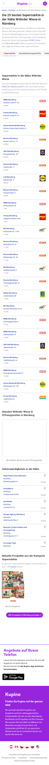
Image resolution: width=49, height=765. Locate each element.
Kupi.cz (22, 747)
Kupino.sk (32, 747)
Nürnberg (11, 10)
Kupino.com (38, 747)
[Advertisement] (24, 65)
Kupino (4, 10)
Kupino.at (11, 747)
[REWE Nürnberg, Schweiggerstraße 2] (24, 321)
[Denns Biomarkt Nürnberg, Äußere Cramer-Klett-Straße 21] (24, 128)
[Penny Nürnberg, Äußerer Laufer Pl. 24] (24, 115)
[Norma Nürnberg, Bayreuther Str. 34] (24, 244)
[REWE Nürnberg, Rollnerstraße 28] (24, 205)
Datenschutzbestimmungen (24, 761)
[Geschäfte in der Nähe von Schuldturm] (24, 491)
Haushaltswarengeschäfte (30, 53)
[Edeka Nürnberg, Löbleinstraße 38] (24, 296)
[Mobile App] (13, 677)
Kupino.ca (17, 747)
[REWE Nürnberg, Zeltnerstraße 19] (24, 334)
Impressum (22, 758)
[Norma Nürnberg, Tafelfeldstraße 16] (24, 360)
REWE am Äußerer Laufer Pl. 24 (14, 87)
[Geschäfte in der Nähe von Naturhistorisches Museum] (24, 478)
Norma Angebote (13, 590)
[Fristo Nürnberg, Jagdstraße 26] (24, 399)
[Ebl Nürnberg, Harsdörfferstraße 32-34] (24, 308)
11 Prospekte (10, 567)
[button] (24, 614)
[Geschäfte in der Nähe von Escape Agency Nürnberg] (24, 517)
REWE (32, 40)
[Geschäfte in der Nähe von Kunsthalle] (24, 504)
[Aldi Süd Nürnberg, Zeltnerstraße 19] (24, 347)
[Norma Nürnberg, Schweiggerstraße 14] (24, 283)
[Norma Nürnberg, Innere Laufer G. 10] (24, 141)
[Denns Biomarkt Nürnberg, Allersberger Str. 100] (24, 386)
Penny (37, 40)
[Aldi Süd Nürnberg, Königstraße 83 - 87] (24, 154)
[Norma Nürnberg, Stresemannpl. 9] (24, 193)
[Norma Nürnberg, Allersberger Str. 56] (24, 257)
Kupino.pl (27, 747)
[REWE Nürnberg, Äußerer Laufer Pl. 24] (24, 102)
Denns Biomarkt (12, 43)
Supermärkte (9, 53)
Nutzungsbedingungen (38, 758)
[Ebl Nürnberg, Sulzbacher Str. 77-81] (24, 231)
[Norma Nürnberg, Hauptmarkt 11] (24, 167)
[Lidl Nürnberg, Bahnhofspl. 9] (24, 180)
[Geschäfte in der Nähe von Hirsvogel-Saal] (24, 544)
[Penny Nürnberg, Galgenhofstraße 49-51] (24, 218)
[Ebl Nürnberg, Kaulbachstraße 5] (24, 270)
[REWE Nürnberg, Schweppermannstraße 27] (24, 373)
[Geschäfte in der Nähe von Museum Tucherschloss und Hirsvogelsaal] (24, 532)
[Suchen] (45, 3)
